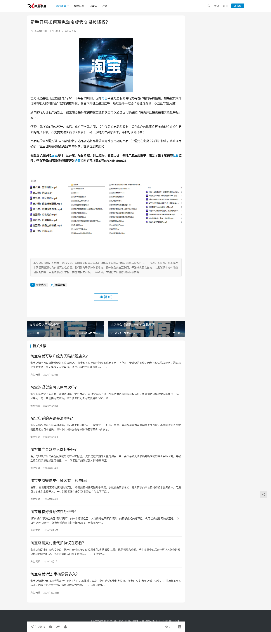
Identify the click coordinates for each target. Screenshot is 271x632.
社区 (104, 5)
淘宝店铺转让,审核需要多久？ (54, 574)
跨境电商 (79, 5)
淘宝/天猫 (70, 30)
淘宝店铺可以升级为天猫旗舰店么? (59, 356)
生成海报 (39, 626)
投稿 (238, 5)
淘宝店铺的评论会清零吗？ (52, 418)
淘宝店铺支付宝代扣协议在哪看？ (58, 543)
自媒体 (93, 5)
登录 (216, 5)
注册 (225, 5)
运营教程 (60, 284)
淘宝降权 (41, 284)
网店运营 (61, 5)
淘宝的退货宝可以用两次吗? (53, 387)
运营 (54, 155)
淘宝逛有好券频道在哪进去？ (54, 512)
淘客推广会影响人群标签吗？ (54, 449)
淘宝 (104, 98)
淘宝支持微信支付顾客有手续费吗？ (59, 481)
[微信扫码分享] (50, 627)
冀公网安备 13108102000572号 (161, 620)
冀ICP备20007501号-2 (127, 620)
